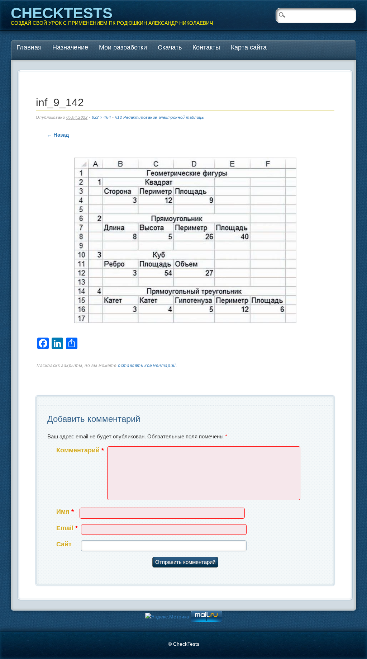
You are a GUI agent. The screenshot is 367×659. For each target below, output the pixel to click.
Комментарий (80, 450)
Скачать (170, 47)
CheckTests (62, 13)
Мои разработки (123, 47)
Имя (65, 511)
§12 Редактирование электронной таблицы (159, 117)
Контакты (206, 47)
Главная (29, 47)
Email (67, 528)
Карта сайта (249, 47)
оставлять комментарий (147, 365)
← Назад (58, 135)
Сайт (64, 544)
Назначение (70, 47)
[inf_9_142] (185, 242)
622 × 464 (101, 117)
